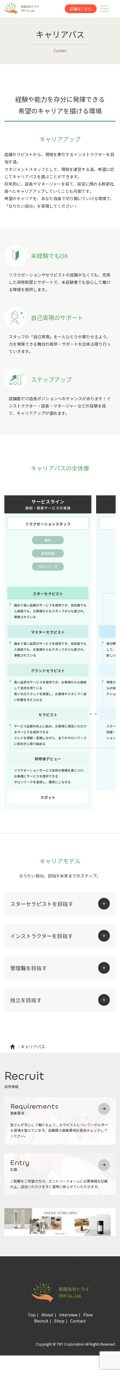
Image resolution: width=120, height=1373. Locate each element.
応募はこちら (80, 8)
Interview (68, 1315)
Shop (59, 1321)
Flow (88, 1315)
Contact (78, 1321)
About (47, 1315)
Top (32, 1315)
